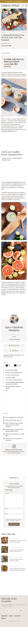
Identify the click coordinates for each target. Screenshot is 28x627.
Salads (11, 538)
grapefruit (4, 194)
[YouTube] (20, 610)
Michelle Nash (6, 45)
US (7, 365)
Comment (7, 493)
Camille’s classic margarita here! (12, 153)
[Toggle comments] (24, 477)
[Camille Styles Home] (10, 6)
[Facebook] (7, 610)
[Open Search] (22, 5)
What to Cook (13, 547)
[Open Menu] (25, 5)
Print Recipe (15, 345)
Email (6, 514)
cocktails (13, 119)
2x (17, 365)
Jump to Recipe (5, 53)
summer (7, 64)
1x (15, 365)
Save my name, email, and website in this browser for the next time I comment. (13, 520)
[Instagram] (11, 610)
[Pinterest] (16, 610)
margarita (7, 66)
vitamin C (12, 287)
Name (6, 508)
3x (20, 365)
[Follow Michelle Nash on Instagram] (10, 45)
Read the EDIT (19, 1)
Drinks (3, 32)
